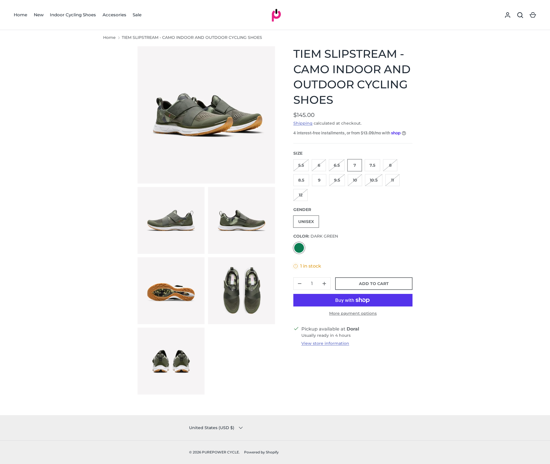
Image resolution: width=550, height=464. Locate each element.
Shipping (303, 123)
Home (20, 14)
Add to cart (374, 283)
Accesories (114, 14)
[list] (208, 222)
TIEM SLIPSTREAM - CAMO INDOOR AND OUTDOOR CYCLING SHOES (192, 37)
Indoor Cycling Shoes (73, 14)
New (39, 14)
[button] (533, 15)
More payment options (353, 313)
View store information (325, 343)
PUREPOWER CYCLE (220, 452)
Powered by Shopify (261, 452)
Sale (137, 14)
